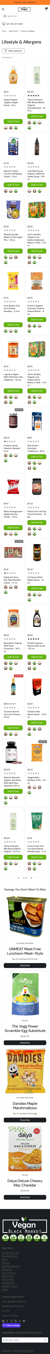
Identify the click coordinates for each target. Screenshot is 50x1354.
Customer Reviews (9, 1256)
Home (4, 31)
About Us (6, 1263)
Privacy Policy (8, 1279)
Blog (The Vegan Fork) (11, 1266)
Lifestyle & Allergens (28, 31)
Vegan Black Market (25, 1351)
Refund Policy (7, 1276)
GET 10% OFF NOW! (10, 1253)
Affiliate (5, 1289)
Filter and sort (15, 50)
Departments (13, 31)
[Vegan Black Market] (24, 9)
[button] (45, 9)
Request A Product (10, 1286)
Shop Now (25, 965)
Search (5, 1259)
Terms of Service (9, 1273)
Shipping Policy (8, 1283)
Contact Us (6, 1269)
